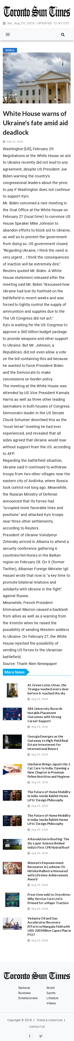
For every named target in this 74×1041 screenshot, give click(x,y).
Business (24, 993)
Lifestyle (52, 998)
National (24, 988)
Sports (50, 993)
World (50, 988)
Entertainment (28, 998)
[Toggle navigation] (8, 34)
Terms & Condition (49, 1020)
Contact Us (37, 1026)
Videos (51, 1003)
